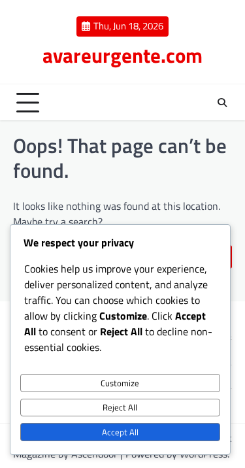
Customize (120, 383)
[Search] (222, 102)
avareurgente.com (122, 55)
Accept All (120, 432)
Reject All (120, 407)
